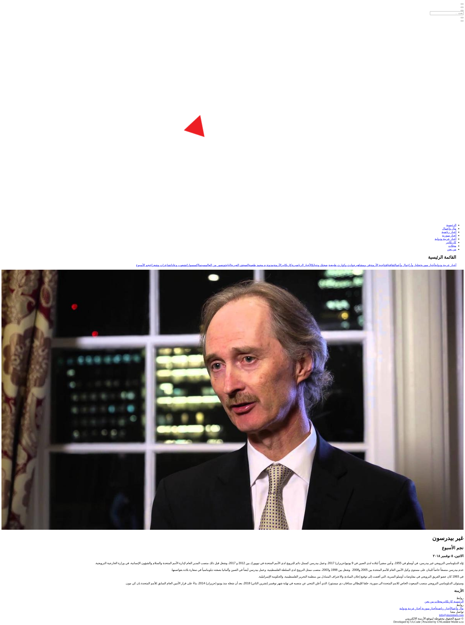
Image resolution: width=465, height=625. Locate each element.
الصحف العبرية (240, 265)
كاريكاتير (451, 242)
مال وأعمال (449, 228)
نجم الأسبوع (143, 265)
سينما (202, 265)
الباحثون (227, 265)
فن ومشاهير (362, 265)
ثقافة (391, 265)
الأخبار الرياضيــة (302, 265)
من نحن (451, 249)
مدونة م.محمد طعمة (261, 265)
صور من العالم (214, 265)
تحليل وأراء (413, 265)
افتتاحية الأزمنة (379, 265)
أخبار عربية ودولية (445, 238)
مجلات (452, 245)
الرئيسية (451, 225)
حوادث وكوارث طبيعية (341, 265)
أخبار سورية (449, 235)
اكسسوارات (192, 265)
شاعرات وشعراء (160, 265)
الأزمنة (277, 265)
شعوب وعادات (178, 265)
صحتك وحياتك (320, 265)
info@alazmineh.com (451, 615)
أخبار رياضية (449, 232)
